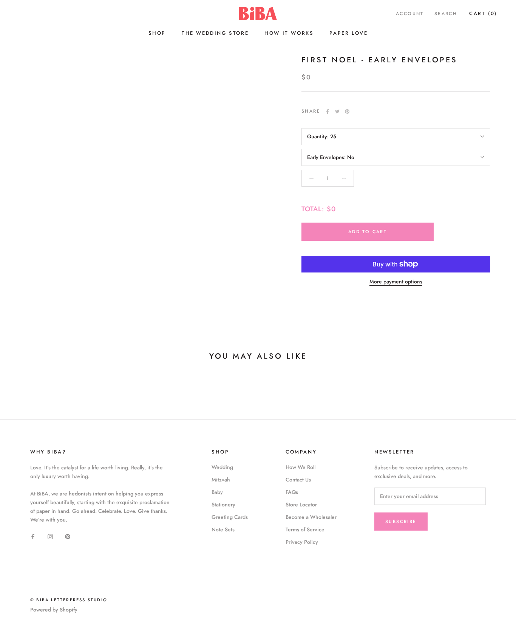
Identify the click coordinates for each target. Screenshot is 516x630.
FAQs (292, 492)
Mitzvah (221, 479)
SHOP (157, 33)
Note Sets (223, 529)
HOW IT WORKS (289, 33)
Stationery (223, 504)
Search (445, 13)
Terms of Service (305, 529)
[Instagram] (50, 536)
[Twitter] (337, 111)
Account (410, 13)
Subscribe (401, 521)
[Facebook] (327, 111)
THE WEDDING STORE (215, 33)
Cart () (483, 13)
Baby (217, 492)
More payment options (395, 281)
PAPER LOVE (348, 33)
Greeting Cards (230, 517)
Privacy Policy (302, 542)
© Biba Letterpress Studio (68, 600)
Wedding (222, 467)
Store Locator (301, 504)
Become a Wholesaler (311, 517)
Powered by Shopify (53, 609)
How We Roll (300, 467)
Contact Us (298, 479)
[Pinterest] (347, 111)
